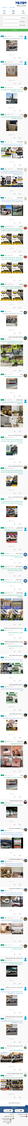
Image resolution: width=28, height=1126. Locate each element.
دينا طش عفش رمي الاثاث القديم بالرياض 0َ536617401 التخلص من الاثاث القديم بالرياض (12, 864)
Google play (7, 1111)
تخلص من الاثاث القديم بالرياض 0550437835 (13, 718)
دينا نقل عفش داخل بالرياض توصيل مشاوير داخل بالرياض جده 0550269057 (12, 1021)
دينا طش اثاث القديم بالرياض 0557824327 (13, 805)
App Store (18, 1111)
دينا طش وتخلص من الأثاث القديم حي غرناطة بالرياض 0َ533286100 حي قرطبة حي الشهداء (12, 287)
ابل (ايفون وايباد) (6, 1119)
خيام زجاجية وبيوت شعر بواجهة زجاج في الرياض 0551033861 (12, 596)
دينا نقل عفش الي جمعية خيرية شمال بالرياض (14, 958)
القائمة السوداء (22, 1116)
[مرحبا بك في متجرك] (21, 4)
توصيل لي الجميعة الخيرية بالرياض (15, 632)
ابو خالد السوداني (19, 528)
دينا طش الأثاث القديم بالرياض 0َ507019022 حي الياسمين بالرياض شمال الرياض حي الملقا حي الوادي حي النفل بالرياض (12, 172)
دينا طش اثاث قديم (19, 553)
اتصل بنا (10, 1114)
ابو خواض (21, 226)
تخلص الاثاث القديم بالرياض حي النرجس (15, 435)
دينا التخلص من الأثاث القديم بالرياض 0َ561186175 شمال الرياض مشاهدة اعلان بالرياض (12, 893)
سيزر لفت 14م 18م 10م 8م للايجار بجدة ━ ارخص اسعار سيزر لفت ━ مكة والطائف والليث (12, 342)
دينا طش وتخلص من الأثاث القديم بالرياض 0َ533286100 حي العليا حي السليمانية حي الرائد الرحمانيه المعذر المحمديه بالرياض (12, 259)
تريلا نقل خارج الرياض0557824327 (16, 800)
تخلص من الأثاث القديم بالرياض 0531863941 (13, 313)
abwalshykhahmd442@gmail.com (16, 828)
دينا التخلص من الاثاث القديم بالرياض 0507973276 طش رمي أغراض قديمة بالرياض (12, 569)
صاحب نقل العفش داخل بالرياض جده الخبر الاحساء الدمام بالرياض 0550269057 (12, 963)
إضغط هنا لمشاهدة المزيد (14, 1103)
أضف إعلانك (14, 30)
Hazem (21, 311)
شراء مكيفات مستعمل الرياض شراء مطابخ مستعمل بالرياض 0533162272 (12, 90)
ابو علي (21, 87)
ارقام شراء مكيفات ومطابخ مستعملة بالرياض (12, 1078)
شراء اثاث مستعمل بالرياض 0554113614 (15, 1046)
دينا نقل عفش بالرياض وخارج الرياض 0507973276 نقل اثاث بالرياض (12, 556)
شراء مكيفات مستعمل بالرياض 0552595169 (13, 38)
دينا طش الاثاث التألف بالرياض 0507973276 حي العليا (12, 582)
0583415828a (20, 141)
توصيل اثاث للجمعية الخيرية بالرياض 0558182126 (13, 628)
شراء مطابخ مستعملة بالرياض (16, 1050)
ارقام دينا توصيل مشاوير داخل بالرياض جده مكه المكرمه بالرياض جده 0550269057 (12, 992)
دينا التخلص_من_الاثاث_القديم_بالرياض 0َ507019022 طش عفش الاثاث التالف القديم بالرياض (12, 144)
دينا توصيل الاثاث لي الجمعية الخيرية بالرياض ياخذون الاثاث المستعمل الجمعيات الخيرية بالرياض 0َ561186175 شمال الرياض (12, 834)
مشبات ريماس (20, 741)
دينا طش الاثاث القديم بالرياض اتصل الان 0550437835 (12, 689)
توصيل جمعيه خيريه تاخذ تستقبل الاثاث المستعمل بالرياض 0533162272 (12, 920)
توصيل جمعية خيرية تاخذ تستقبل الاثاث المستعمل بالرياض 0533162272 (12, 948)
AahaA (21, 374)
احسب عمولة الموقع (21, 1114)
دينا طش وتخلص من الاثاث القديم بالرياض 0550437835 (12, 660)
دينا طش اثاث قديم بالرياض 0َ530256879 (13, 530)
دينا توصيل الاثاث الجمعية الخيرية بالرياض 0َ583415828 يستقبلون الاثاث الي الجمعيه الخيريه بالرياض (12, 201)
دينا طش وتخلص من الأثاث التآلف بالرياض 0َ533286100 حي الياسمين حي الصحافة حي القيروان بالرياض (12, 230)
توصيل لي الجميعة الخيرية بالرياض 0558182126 (14, 641)
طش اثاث (21, 36)
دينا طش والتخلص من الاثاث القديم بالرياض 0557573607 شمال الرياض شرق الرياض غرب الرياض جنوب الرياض (12, 441)
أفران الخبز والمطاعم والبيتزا (17, 744)
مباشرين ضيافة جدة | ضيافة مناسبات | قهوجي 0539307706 (12, 403)
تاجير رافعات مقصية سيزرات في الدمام (16, 337)
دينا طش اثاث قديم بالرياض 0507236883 (13, 376)
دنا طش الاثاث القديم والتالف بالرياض (16, 655)
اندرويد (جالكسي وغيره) (6, 1122)
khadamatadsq (20, 400)
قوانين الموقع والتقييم (8, 1116)
